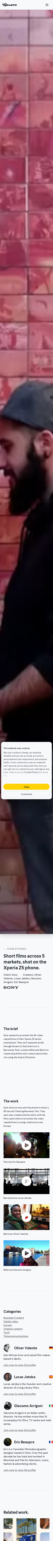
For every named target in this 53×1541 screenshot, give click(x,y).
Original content (13, 1328)
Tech (7, 1332)
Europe (8, 1325)
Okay (26, 786)
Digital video (11, 1321)
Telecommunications (16, 1336)
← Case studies (15, 948)
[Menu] (46, 4)
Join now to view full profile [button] (20, 1365)
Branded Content (14, 1317)
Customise (26, 793)
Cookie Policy (31, 772)
